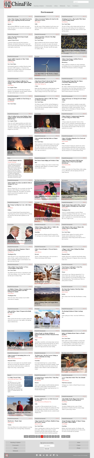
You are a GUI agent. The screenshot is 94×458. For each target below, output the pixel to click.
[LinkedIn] (37, 455)
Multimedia (62, 6)
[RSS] (57, 455)
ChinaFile (18, 4)
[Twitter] (44, 455)
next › (63, 436)
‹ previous (32, 436)
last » (68, 436)
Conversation (49, 6)
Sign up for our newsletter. (47, 443)
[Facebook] (40, 455)
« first (26, 436)
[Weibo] (50, 455)
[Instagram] (47, 455)
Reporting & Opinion (39, 6)
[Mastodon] (54, 455)
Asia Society (85, 455)
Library (56, 6)
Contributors (76, 6)
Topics (68, 6)
